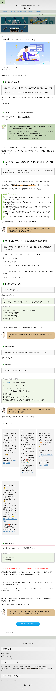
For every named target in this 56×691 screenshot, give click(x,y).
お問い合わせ (42, 14)
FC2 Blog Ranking (7, 658)
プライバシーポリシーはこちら (10, 680)
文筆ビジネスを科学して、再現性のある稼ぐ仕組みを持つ (28, 687)
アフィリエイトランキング (8, 655)
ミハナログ (28, 8)
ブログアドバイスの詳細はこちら (28, 623)
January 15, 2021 (27, 472)
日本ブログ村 (5, 653)
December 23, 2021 (10, 531)
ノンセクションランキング (6, 656)
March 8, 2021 (44, 465)
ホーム (14, 14)
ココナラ (7, 382)
